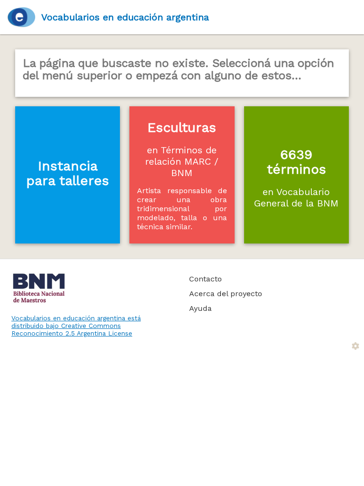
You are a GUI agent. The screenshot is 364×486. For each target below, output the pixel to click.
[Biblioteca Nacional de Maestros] (89, 288)
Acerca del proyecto (225, 293)
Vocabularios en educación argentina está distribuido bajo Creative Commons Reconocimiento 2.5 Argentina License (76, 325)
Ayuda (200, 308)
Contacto (205, 278)
